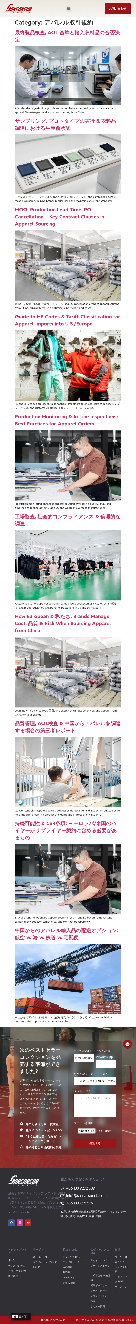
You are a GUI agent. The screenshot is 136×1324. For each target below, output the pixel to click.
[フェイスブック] (11, 1222)
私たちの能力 (71, 1249)
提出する (95, 1143)
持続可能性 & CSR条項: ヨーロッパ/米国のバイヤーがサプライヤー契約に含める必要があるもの (66, 830)
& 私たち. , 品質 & (63, 623)
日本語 (23, 1316)
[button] (68, 9)
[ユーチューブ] (28, 1222)
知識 (117, 1249)
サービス (38, 1249)
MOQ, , (59, 216)
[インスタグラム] (20, 1222)
